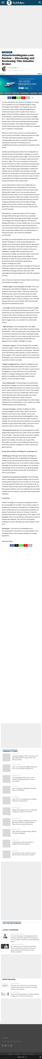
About (11, 1054)
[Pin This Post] (23, 97)
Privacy (24, 1054)
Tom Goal (14, 68)
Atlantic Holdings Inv (26, 102)
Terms (31, 1054)
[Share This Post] (14, 97)
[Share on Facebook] (9, 97)
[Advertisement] (21, 27)
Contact (17, 1054)
